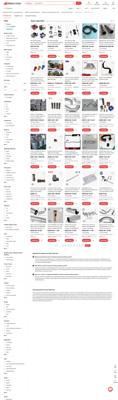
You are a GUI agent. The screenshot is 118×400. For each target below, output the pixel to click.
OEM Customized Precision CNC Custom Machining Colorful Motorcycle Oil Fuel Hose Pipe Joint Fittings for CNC (37, 79)
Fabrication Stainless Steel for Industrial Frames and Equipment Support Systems (106, 226)
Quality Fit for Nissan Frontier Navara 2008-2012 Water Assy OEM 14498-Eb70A (106, 189)
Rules (113, 8)
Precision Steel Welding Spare (55, 78)
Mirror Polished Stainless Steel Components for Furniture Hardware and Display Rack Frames (37, 226)
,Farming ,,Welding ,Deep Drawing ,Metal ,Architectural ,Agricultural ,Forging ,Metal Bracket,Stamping (89, 189)
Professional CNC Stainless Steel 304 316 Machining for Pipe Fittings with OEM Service (55, 189)
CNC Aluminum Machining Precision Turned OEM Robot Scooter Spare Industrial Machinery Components (72, 42)
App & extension (95, 8)
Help (86, 8)
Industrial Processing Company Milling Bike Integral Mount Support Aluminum (90, 152)
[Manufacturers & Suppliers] (12, 3)
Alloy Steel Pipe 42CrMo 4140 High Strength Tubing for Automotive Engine (107, 42)
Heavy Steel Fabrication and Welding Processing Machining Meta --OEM (37, 153)
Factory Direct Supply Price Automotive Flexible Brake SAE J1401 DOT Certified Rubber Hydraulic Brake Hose (90, 79)
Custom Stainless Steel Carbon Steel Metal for (72, 79)
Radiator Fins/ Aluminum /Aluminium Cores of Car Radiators (37, 116)
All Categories (8, 8)
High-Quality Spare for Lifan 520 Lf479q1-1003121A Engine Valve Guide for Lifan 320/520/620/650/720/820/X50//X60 (55, 116)
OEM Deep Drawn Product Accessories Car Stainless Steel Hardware (38, 189)
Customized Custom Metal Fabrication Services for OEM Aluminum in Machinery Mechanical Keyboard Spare (55, 226)
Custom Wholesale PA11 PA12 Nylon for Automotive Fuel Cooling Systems (89, 42)
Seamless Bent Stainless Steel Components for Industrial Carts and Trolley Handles (72, 116)
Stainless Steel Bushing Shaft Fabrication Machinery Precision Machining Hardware (55, 152)
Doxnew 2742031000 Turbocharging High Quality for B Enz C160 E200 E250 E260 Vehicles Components (72, 153)
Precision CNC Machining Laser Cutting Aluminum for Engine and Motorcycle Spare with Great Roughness (72, 189)
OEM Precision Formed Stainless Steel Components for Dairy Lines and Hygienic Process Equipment (72, 226)
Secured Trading (30, 16)
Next (87, 245)
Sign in (113, 4)
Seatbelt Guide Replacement (105, 78)
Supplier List (18, 16)
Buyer (77, 8)
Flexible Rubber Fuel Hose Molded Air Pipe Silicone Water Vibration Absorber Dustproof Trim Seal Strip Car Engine (106, 152)
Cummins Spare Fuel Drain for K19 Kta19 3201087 (89, 116)
